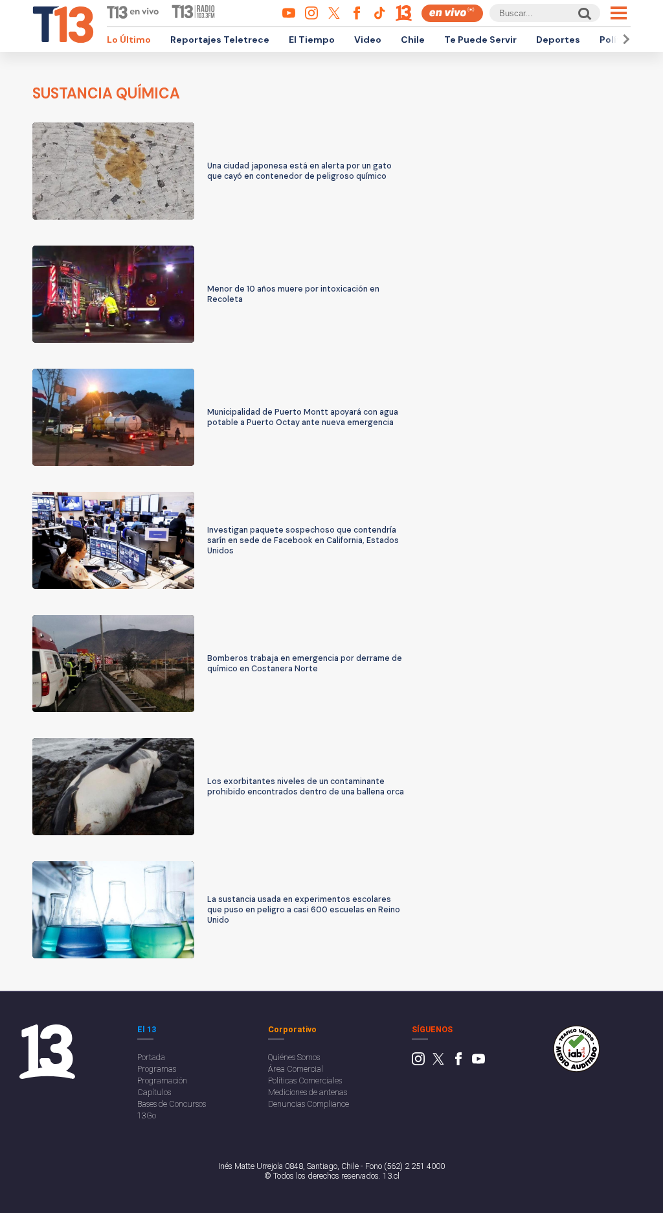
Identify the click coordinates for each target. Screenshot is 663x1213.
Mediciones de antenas (307, 1092)
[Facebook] (458, 1062)
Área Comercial (295, 1069)
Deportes (558, 39)
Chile (413, 39)
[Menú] (619, 13)
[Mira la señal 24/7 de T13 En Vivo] (452, 13)
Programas (156, 1069)
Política (617, 39)
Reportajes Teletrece (219, 39)
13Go (146, 1115)
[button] (624, 39)
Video (367, 39)
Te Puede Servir (480, 39)
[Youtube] (478, 1062)
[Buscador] (584, 13)
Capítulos (154, 1092)
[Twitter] (438, 1062)
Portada (151, 1057)
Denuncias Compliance (308, 1104)
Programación (162, 1080)
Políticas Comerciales (305, 1080)
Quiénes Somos (294, 1057)
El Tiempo (312, 39)
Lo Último (129, 39)
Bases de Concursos (171, 1104)
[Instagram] (418, 1062)
